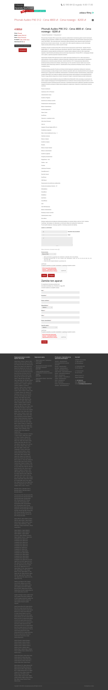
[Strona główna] (30, 8)
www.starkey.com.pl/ (63, 370)
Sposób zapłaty (45, 325)
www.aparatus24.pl (64, 385)
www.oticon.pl (62, 375)
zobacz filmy (85, 12)
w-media (92, 685)
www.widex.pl (66, 376)
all (93, 20)
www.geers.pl (61, 380)
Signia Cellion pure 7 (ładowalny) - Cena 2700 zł (44, 361)
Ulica (42, 315)
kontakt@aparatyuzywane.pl (85, 383)
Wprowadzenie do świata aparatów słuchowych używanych (44, 366)
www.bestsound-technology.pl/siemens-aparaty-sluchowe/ (62, 363)
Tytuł (69, 234)
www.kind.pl (60, 382)
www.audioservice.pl (67, 371)
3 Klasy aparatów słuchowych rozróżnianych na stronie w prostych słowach (44, 373)
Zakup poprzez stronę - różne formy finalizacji (44, 379)
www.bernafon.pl (64, 368)
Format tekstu (44, 252)
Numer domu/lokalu (46, 320)
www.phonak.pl (62, 366)
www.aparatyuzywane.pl (64, 383)
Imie (42, 290)
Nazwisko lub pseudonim (74, 231)
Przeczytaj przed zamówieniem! (22, 45)
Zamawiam (22, 50)
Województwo (45, 305)
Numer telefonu (45, 300)
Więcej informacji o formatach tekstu (49, 249)
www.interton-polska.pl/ (64, 373)
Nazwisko (44, 295)
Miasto (43, 310)
